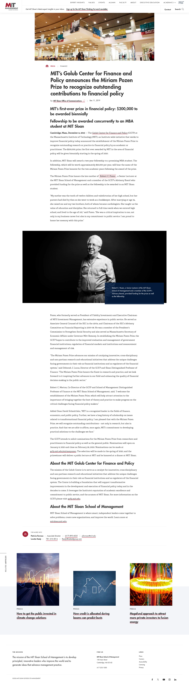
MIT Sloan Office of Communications (67, 101)
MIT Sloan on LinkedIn (175, 680)
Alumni (112, 2)
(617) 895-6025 (71, 536)
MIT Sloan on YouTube (163, 680)
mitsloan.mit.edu (58, 521)
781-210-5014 (52, 539)
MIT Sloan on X (158, 680)
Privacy (141, 667)
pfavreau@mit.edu (89, 536)
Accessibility (143, 662)
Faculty (123, 2)
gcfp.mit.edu (74, 498)
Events (102, 2)
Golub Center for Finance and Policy (110, 133)
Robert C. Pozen (107, 176)
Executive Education (150, 2)
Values (91, 2)
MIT (181, 2)
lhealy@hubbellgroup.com (72, 539)
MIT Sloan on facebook (152, 680)
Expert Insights (77, 2)
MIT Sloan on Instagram (169, 680)
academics (169, 2)
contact (168, 9)
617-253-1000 (102, 667)
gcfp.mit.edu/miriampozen (63, 451)
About (133, 2)
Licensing (142, 665)
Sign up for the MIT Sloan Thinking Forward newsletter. (87, 9)
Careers (141, 659)
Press (53, 66)
